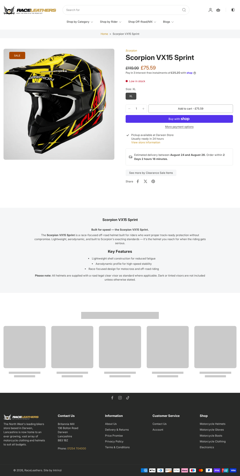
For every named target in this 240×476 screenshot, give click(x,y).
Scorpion (131, 50)
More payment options (179, 126)
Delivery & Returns (117, 429)
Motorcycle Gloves (212, 429)
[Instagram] (120, 398)
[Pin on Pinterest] (153, 181)
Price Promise (114, 435)
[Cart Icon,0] (218, 10)
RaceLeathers (33, 470)
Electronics (207, 447)
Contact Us (160, 424)
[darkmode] (230, 10)
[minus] (129, 108)
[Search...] (183, 9)
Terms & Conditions (117, 447)
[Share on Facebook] (138, 181)
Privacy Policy (114, 441)
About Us (111, 424)
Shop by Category (78, 21)
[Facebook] (112, 398)
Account (158, 429)
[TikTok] (128, 398)
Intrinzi (57, 470)
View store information (145, 142)
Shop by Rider (109, 21)
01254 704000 (76, 448)
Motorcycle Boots (211, 435)
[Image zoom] (59, 104)
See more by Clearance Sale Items (151, 172)
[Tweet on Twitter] (145, 181)
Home (104, 34)
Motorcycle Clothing (213, 441)
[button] (190, 108)
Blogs (166, 21)
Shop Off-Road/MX (140, 21)
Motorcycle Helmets (212, 424)
